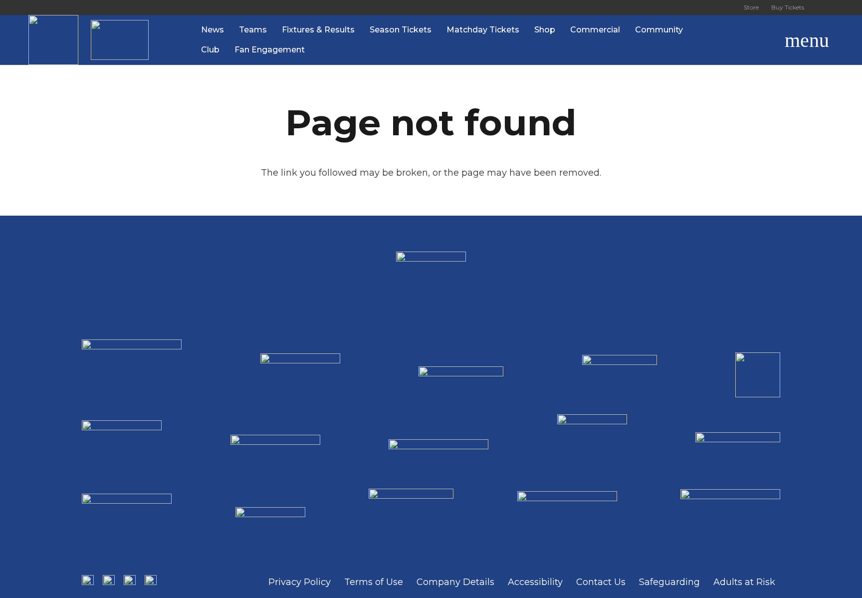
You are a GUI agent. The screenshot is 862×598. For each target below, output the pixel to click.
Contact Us (601, 582)
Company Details (455, 582)
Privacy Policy (299, 582)
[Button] (822, 7)
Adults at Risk (744, 582)
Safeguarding (669, 582)
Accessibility (535, 582)
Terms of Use (373, 582)
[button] (760, 39)
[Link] (53, 40)
